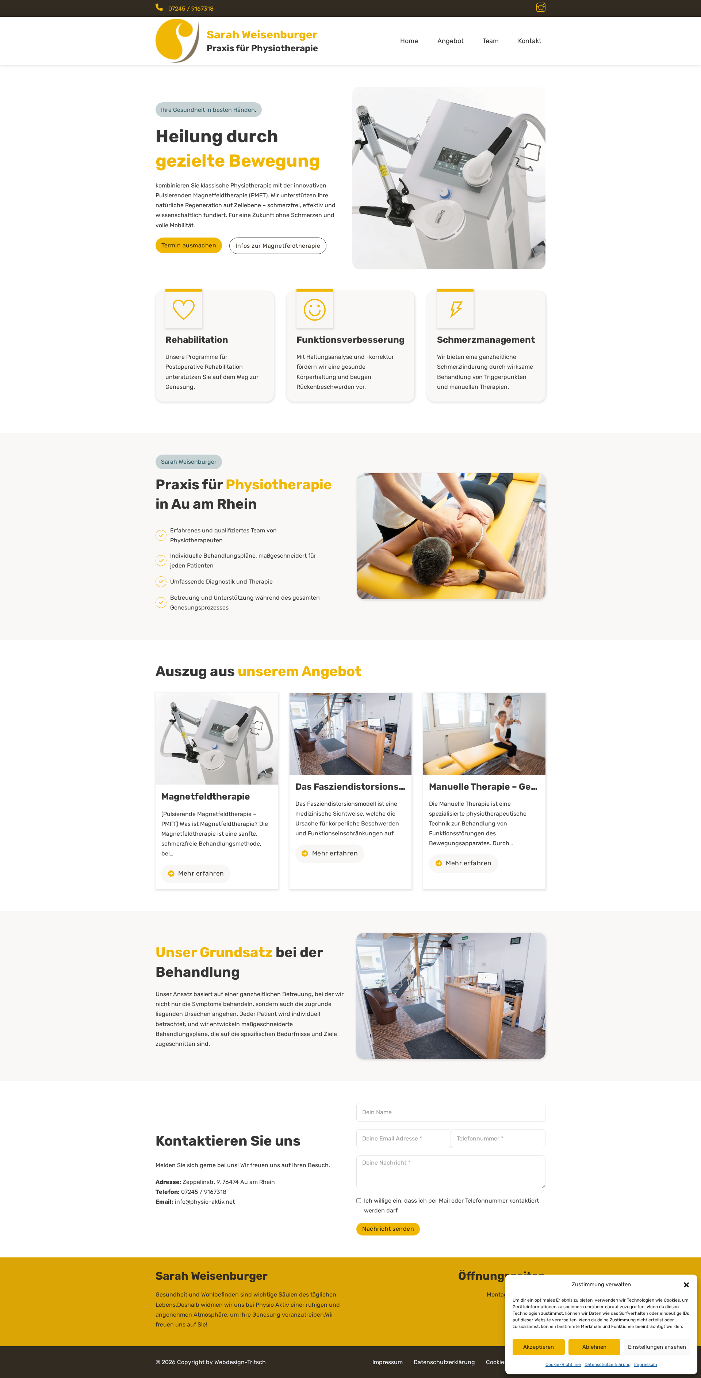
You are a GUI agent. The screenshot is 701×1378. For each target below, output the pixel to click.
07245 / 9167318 (191, 8)
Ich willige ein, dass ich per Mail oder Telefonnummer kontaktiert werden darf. (451, 1205)
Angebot (450, 41)
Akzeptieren (538, 1347)
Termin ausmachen (188, 245)
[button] (686, 1284)
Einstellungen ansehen (657, 1347)
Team (491, 41)
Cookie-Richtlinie (563, 1364)
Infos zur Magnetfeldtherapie (277, 245)
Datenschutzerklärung (608, 1364)
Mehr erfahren (201, 873)
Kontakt (529, 41)
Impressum (645, 1364)
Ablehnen (594, 1347)
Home (409, 41)
